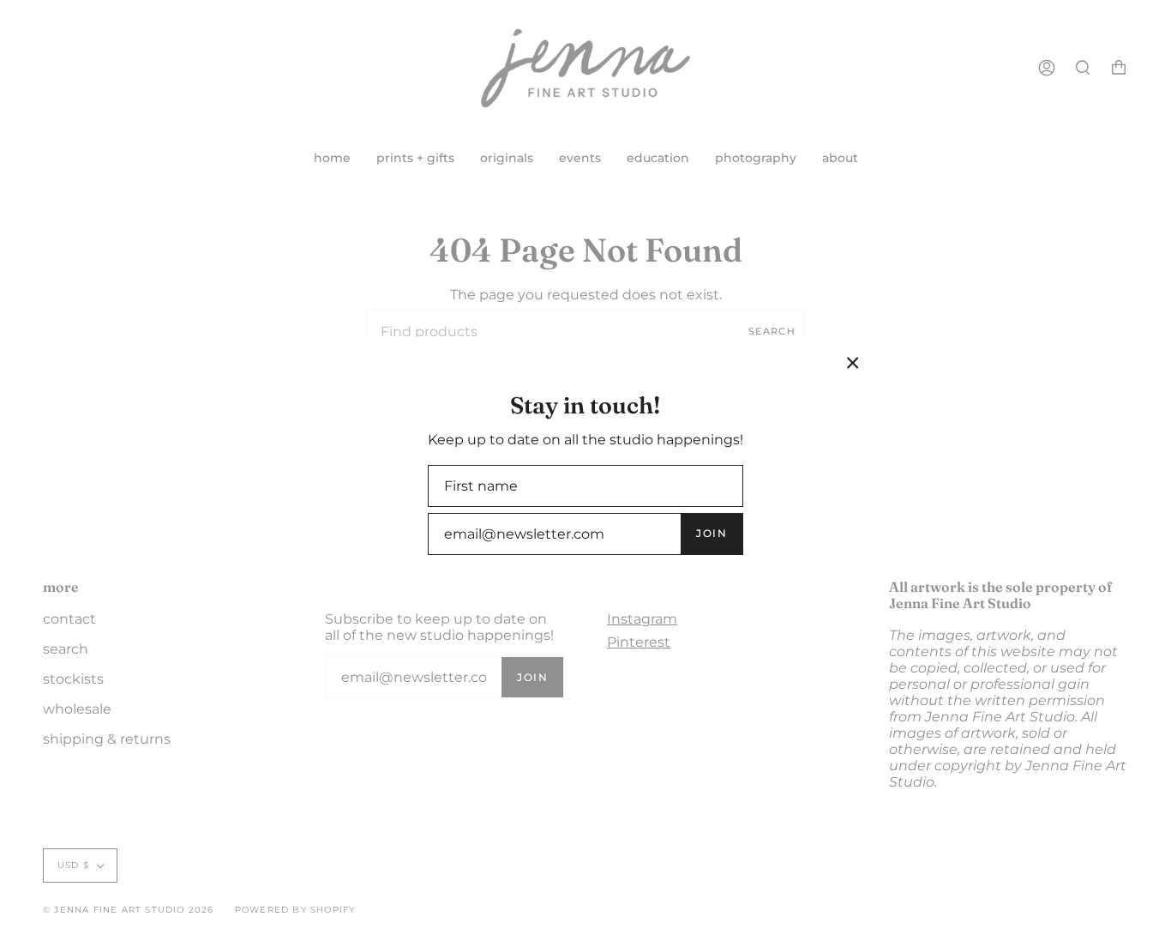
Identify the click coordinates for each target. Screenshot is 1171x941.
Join (711, 533)
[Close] (853, 362)
